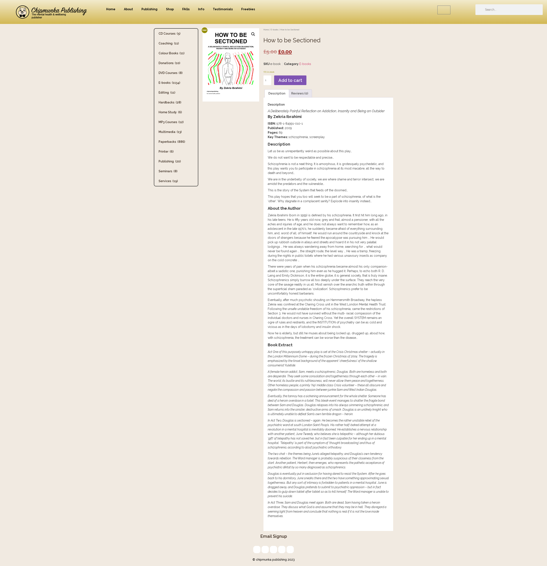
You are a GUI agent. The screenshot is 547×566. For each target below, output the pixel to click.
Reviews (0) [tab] (299, 93)
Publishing (149, 9)
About (128, 9)
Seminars (168, 171)
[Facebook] (281, 549)
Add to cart (290, 80)
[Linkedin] (273, 549)
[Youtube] (290, 549)
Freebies (248, 9)
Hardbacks (170, 102)
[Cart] (443, 10)
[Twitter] (265, 549)
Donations (169, 63)
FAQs (186, 9)
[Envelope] (256, 549)
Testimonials (223, 9)
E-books (169, 82)
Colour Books (171, 53)
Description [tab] (276, 93)
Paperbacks (172, 141)
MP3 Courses (171, 122)
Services (168, 181)
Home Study (170, 112)
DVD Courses (170, 73)
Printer (166, 151)
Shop (170, 9)
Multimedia (170, 132)
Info (201, 9)
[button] (253, 34)
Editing (167, 92)
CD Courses (169, 33)
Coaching (169, 43)
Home (110, 9)
